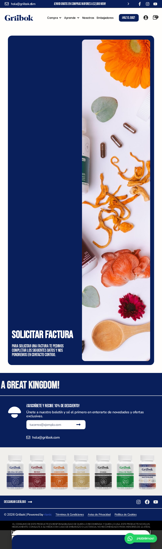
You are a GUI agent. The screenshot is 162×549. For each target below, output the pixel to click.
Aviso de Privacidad (99, 514)
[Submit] (78, 425)
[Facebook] (147, 502)
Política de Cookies (126, 514)
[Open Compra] (60, 17)
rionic (48, 514)
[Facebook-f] (140, 4)
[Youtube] (155, 4)
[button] (31, 3)
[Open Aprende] (78, 17)
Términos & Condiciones (70, 514)
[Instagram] (148, 4)
